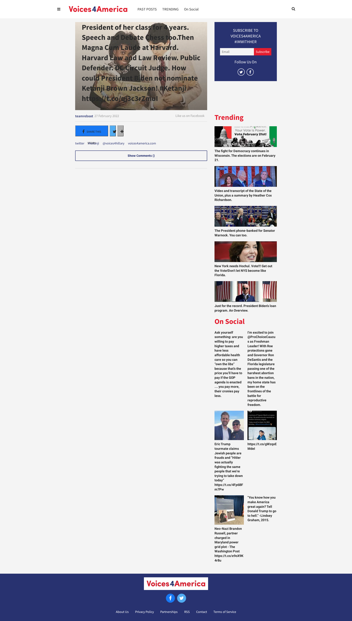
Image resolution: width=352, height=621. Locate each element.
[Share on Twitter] (113, 130)
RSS (187, 612)
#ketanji (93, 143)
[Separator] (120, 130)
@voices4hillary (113, 143)
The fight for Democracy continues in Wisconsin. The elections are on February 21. (244, 155)
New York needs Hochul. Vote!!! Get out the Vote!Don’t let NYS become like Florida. (243, 270)
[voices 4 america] (98, 9)
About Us (122, 612)
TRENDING (170, 9)
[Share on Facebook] (91, 130)
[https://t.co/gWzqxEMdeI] (262, 425)
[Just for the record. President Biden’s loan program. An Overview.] (245, 291)
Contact (201, 612)
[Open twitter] (241, 72)
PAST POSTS (147, 9)
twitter (79, 143)
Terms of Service (224, 612)
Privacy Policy (144, 612)
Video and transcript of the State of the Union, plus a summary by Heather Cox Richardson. (243, 195)
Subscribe (263, 52)
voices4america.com (142, 143)
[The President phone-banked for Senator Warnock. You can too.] (245, 216)
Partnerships (169, 612)
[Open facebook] (250, 72)
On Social (191, 9)
